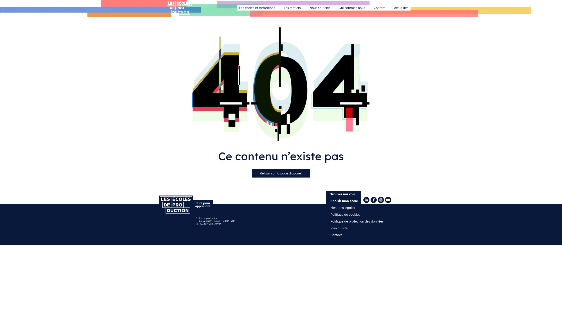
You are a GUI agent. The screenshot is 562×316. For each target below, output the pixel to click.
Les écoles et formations (257, 8)
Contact (379, 8)
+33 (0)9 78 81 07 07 (210, 224)
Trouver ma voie (342, 194)
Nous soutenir (320, 8)
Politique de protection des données (357, 221)
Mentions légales (342, 208)
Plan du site (339, 228)
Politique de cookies (345, 215)
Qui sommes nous (352, 8)
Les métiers (292, 8)
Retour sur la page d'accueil (281, 173)
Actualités (401, 8)
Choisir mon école (344, 201)
